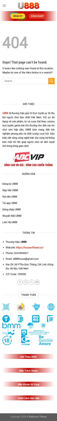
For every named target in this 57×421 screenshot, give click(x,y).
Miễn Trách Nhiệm (28, 370)
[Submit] (51, 81)
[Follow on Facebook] (19, 282)
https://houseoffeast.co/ (30, 247)
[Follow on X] (31, 282)
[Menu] (4, 5)
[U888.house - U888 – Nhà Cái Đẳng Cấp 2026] (28, 5)
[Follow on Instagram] (25, 282)
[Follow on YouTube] (37, 282)
